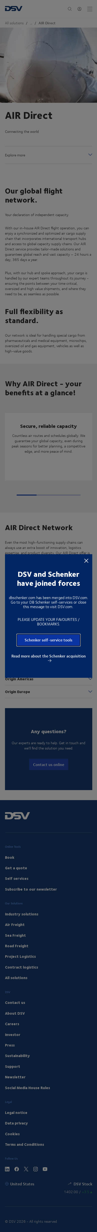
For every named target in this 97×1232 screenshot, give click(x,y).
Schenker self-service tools (48, 640)
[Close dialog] (86, 560)
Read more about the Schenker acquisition (48, 656)
